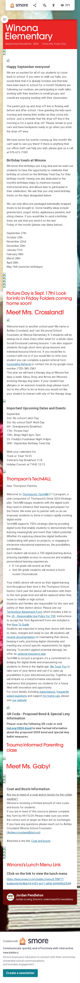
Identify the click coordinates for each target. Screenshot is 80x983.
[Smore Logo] (19, 5)
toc (4, 19)
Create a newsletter (20, 973)
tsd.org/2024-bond (19, 728)
